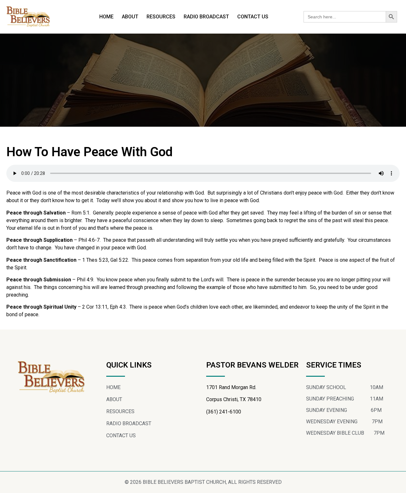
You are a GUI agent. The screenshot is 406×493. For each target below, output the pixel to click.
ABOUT (130, 17)
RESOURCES (161, 17)
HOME (106, 17)
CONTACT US (252, 17)
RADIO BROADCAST (206, 17)
